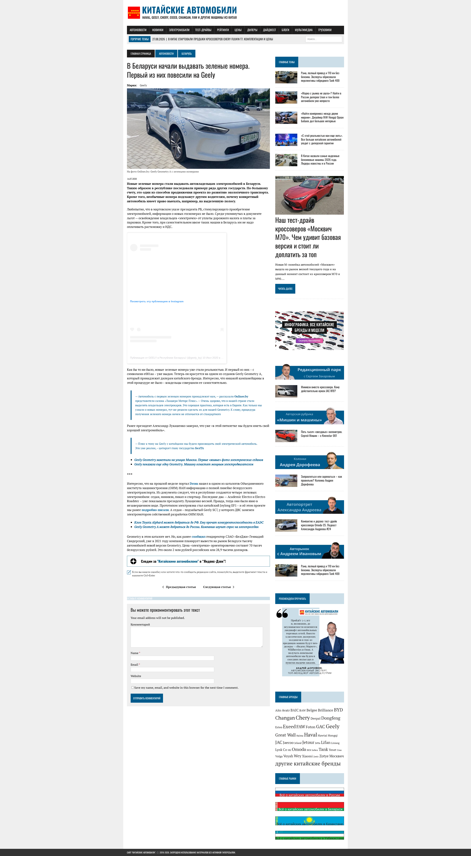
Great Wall (285, 735)
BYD (338, 710)
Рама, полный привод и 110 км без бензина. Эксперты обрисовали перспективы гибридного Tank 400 (320, 77)
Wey (297, 755)
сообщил (199, 536)
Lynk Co (281, 750)
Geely (143, 85)
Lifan (325, 742)
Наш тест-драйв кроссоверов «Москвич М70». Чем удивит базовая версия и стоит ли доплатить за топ (308, 237)
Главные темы (287, 62)
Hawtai (322, 735)
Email (135, 665)
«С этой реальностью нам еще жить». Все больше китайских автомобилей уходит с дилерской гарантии (322, 139)
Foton (310, 726)
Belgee (312, 710)
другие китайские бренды (308, 763)
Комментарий (140, 624)
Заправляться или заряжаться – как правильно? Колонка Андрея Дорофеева (321, 480)
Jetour (308, 742)
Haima (299, 735)
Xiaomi (307, 756)
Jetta (317, 743)
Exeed (289, 726)
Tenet (332, 750)
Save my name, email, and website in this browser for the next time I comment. (186, 688)
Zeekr (316, 756)
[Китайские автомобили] (235, 13)
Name (135, 653)
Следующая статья (217, 587)
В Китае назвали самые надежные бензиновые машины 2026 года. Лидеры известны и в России (320, 160)
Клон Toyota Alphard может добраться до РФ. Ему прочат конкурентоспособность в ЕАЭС (198, 522)
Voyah (288, 756)
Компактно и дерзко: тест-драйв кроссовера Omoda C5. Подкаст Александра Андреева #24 (319, 525)
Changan (285, 717)
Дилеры (252, 30)
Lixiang (335, 743)
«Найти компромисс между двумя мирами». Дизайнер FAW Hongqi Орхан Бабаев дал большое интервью (322, 117)
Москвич (336, 756)
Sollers (315, 750)
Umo (339, 750)
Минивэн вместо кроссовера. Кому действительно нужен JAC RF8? (320, 389)
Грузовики (325, 30)
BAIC (295, 710)
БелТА (199, 448)
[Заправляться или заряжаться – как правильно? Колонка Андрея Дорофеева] (286, 484)
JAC (278, 742)
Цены (238, 30)
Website (136, 676)
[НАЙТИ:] (323, 38)
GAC (320, 726)
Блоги (285, 30)
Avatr (286, 710)
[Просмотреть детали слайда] (198, 561)
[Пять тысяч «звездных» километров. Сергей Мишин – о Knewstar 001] (286, 440)
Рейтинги (223, 30)
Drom (194, 483)
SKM (309, 750)
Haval (310, 734)
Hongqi (333, 735)
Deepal (316, 718)
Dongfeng (330, 718)
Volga (279, 756)
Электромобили (179, 30)
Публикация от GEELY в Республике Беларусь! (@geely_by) (166, 357)
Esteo (278, 727)
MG (289, 750)
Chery (303, 717)
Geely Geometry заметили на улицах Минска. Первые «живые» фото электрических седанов (198, 460)
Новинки (157, 30)
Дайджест (269, 30)
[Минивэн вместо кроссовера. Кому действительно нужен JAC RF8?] (286, 395)
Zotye (324, 755)
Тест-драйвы (203, 30)
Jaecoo (288, 742)
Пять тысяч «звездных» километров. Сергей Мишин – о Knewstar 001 (321, 433)
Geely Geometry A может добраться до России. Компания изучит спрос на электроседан (196, 527)
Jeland (298, 743)
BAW (302, 710)
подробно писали (155, 510)
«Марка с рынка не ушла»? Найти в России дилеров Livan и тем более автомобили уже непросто (321, 97)
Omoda (299, 749)
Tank (323, 749)
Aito (278, 710)
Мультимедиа (304, 30)
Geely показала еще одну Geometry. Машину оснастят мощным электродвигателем (193, 464)
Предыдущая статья (181, 587)
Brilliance (325, 710)
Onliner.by (241, 396)
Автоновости (138, 30)
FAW (300, 727)
